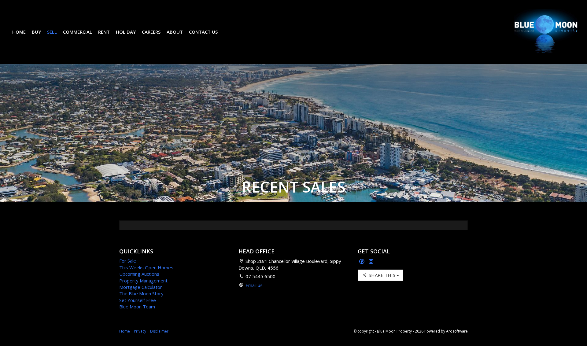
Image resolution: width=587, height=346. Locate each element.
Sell (52, 32)
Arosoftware (457, 331)
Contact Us (203, 32)
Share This (382, 275)
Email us (254, 285)
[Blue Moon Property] (546, 31)
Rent (104, 32)
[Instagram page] (371, 262)
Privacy (140, 331)
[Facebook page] (362, 262)
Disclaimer (159, 331)
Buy (36, 32)
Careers (151, 32)
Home (19, 32)
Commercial (77, 32)
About (175, 32)
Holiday (126, 32)
